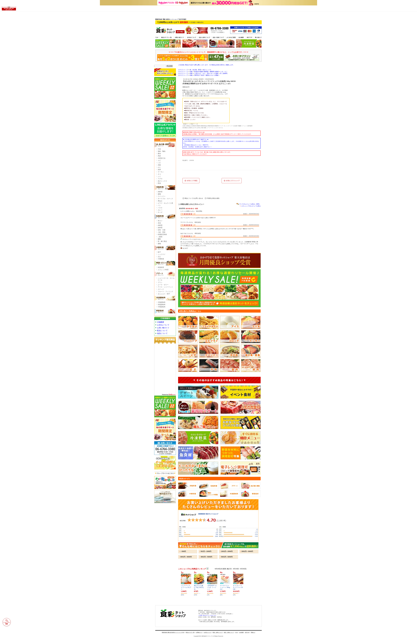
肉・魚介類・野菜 (195, 70)
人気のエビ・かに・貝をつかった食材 (206, 73)
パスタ (160, 208)
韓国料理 (161, 267)
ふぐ (159, 176)
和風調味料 (161, 304)
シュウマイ (161, 254)
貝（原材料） (224, 73)
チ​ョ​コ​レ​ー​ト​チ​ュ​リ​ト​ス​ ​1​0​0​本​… (238, 587)
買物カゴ (253, 632)
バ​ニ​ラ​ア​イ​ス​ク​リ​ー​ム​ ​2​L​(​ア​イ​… (186, 587)
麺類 (159, 239)
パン (159, 205)
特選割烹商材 (162, 234)
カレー (160, 210)
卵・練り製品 (162, 241)
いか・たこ (224, 71)
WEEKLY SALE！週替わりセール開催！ (207, 75)
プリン (160, 282)
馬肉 (159, 156)
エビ (159, 160)
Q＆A (236, 632)
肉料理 (160, 192)
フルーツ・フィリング (165, 291)
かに (159, 167)
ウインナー (161, 196)
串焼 (159, 223)
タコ (159, 174)
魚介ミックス (162, 181)
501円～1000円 (206, 551)
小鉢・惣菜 (161, 232)
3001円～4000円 (186, 557)
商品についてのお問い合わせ (194, 198)
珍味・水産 (161, 230)
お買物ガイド (199, 632)
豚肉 (159, 153)
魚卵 (159, 169)
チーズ (160, 212)
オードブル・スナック (165, 198)
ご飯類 (160, 237)
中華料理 (161, 259)
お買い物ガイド (163, 328)
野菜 (159, 183)
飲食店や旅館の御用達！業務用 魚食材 (206, 71)
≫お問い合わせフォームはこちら (207, 615)
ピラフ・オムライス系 (165, 203)
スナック (161, 289)
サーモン (161, 172)
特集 (191, 71)
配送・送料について (218, 632)
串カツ (160, 221)
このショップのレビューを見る (251, 206)
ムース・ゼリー (163, 285)
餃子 (159, 252)
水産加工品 (161, 158)
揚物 (159, 194)
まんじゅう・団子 (164, 294)
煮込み (160, 201)
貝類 (159, 165)
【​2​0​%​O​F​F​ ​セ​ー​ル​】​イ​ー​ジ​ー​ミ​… (212, 587)
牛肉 (159, 149)
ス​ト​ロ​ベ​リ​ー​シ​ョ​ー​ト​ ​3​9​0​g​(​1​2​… (225, 587)
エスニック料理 (163, 270)
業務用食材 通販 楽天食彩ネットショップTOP (173, 632)
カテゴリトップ (183, 70)
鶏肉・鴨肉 (161, 151)
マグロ (160, 179)
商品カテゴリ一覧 (190, 632)
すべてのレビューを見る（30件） (250, 204)
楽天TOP (247, 632)
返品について (162, 333)
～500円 (183, 551)
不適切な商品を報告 (213, 198)
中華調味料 (161, 307)
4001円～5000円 (206, 557)
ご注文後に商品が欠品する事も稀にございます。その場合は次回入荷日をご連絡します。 (206, 65)
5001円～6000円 (227, 557)
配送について (162, 330)
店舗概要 (160, 322)
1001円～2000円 (227, 551)
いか (159, 163)
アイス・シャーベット (165, 287)
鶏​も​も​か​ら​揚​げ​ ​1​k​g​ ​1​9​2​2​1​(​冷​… (199, 587)
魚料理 (160, 227)
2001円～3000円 (247, 551)
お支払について (163, 325)
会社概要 (241, 632)
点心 (159, 256)
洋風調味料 (161, 302)
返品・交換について (229, 632)
